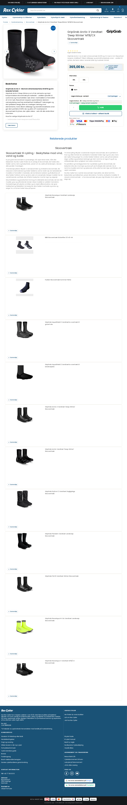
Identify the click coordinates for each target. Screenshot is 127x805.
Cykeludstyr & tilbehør (22, 17)
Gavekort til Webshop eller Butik (12, 736)
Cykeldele (41, 17)
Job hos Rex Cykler (70, 720)
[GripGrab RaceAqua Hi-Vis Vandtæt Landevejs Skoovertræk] (24, 635)
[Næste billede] (54, 51)
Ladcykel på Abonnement (73, 762)
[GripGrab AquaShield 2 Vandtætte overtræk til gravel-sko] (24, 339)
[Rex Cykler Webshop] (13, 10)
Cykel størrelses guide (8, 751)
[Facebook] (67, 776)
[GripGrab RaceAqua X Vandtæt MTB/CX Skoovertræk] (24, 678)
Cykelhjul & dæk (58, 17)
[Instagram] (72, 776)
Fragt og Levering (7, 742)
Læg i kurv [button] (100, 107)
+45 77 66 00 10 (9, 774)
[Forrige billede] (7, 51)
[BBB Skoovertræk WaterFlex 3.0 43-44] (24, 254)
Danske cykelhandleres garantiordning (14, 762)
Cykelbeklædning (77, 17)
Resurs (93, 799)
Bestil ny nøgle (69, 742)
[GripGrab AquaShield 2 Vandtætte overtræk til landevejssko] (24, 381)
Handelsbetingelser (7, 739)
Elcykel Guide (69, 736)
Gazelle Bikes (68, 748)
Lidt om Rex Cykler (70, 717)
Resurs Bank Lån (102, 3)
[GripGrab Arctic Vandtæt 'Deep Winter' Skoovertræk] (24, 466)
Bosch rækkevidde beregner (11, 759)
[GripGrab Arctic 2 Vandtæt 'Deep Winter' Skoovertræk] (24, 424)
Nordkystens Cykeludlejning (73, 745)
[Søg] (98, 11)
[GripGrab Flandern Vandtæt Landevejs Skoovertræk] (24, 551)
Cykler (4, 17)
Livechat (84, 3)
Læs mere (11, 125)
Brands (3, 754)
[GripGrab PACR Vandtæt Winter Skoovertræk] (24, 593)
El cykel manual (69, 739)
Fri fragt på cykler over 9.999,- (61, 3)
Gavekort (118, 17)
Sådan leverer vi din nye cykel (11, 745)
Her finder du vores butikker (73, 715)
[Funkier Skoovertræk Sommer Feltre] (24, 297)
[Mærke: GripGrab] (114, 32)
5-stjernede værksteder (31, 3)
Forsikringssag (6, 757)
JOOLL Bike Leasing (70, 765)
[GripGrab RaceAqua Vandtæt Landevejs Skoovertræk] (24, 212)
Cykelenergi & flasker (99, 17)
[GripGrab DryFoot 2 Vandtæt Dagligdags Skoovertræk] (24, 508)
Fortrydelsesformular (8, 748)
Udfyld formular (6, 789)
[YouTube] (77, 776)
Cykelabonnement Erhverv (73, 759)
